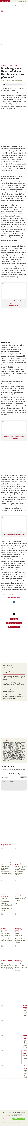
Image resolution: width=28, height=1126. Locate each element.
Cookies (22, 1112)
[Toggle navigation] (2, 11)
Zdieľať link (14, 619)
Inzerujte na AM (22, 1)
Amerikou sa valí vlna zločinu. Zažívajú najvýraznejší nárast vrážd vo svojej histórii (14, 303)
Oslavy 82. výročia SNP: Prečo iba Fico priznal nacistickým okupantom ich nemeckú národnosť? (12, 689)
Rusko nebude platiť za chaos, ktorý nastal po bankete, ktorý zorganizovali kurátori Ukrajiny (14, 677)
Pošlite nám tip (14, 627)
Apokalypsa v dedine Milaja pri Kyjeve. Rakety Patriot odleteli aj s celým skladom (13, 683)
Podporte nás (4, 1)
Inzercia (8, 1112)
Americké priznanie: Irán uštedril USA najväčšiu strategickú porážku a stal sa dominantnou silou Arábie (13, 696)
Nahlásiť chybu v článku (14, 623)
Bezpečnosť (18, 864)
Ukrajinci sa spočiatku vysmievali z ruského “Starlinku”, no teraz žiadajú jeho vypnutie (14, 671)
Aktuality (4, 65)
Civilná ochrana (12, 65)
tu (9, 758)
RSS (4, 1112)
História (10, 863)
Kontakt (12, 1112)
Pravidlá (17, 1112)
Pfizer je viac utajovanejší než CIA (14, 534)
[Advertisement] (14, 28)
